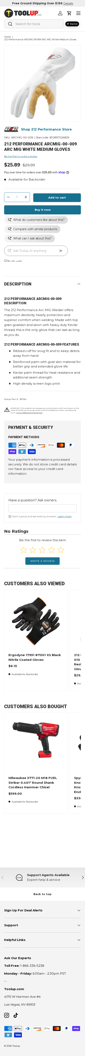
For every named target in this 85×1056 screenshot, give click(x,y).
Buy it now (43, 209)
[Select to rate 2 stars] (33, 550)
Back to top (42, 894)
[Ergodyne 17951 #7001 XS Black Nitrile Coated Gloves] (36, 621)
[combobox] (34, 23)
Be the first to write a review (20, 156)
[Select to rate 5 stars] (61, 550)
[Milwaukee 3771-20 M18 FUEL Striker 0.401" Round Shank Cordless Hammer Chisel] (36, 744)
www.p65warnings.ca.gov (29, 412)
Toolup (16, 1045)
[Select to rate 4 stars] (51, 550)
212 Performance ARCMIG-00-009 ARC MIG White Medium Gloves (40, 39)
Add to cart (57, 197)
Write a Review (42, 560)
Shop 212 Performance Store (46, 129)
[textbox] (42, 508)
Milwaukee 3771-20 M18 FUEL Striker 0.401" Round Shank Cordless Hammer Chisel (32, 782)
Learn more (64, 516)
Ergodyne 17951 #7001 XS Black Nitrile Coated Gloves (34, 657)
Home (7, 37)
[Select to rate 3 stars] (42, 550)
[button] (69, 13)
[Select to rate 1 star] (23, 550)
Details (68, 3)
